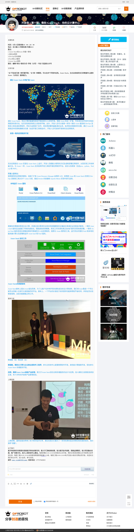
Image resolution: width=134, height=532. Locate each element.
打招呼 (80, 27)
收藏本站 (13, 2)
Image (15, 484)
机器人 (43, 455)
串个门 (65, 27)
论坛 (48, 9)
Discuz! (119, 530)
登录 (124, 2)
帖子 (119, 9)
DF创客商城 (66, 9)
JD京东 (88, 520)
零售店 (88, 526)
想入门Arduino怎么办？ (109, 250)
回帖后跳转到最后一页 (52, 501)
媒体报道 (68, 520)
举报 (92, 475)
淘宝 (87, 523)
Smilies (27, 484)
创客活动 (18, 15)
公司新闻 (68, 517)
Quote (21, 484)
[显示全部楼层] (39, 30)
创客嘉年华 (48, 520)
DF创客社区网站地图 (113, 526)
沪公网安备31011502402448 (45, 530)
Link (18, 484)
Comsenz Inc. (107, 530)
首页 (6, 15)
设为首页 (7, 2)
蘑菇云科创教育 (50, 523)
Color (12, 484)
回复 (11, 475)
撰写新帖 (115, 40)
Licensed (126, 530)
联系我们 (109, 523)
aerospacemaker (27, 27)
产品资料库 (79, 9)
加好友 (73, 27)
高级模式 (91, 483)
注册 (127, 2)
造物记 (55, 9)
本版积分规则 (91, 501)
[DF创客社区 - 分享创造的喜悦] (19, 13)
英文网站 (48, 517)
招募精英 (109, 520)
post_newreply (87, 469)
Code (24, 484)
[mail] (129, 503)
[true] (126, 9)
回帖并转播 (38, 501)
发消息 (58, 27)
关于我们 (109, 517)
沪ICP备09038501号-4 (28, 530)
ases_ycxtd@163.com (19, 460)
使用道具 (86, 475)
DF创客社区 (38, 9)
